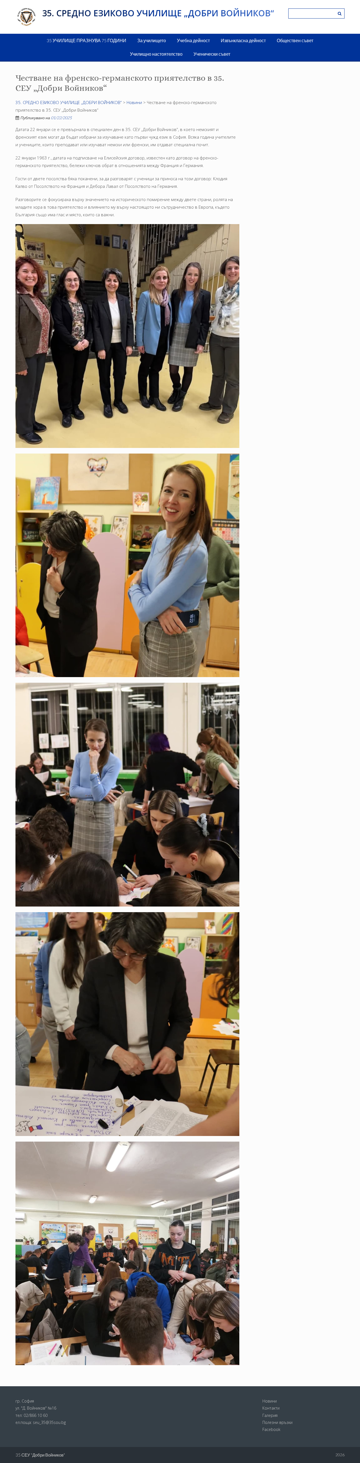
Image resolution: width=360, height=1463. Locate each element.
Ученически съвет (212, 54)
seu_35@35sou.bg (49, 1422)
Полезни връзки (277, 1422)
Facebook (271, 1429)
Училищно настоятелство (156, 54)
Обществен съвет (295, 40)
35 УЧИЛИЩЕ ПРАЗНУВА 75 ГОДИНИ (86, 40)
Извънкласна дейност (243, 40)
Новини (269, 1401)
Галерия (270, 1415)
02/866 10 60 (36, 1415)
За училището (151, 40)
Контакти (271, 1408)
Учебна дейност (193, 40)
